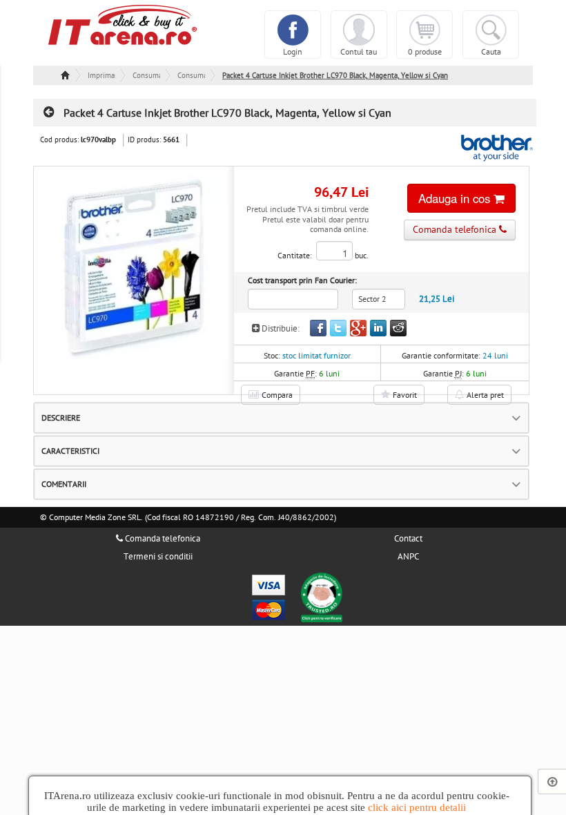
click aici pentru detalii (417, 807)
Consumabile (146, 75)
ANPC (408, 556)
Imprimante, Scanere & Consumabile (101, 75)
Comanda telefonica (161, 538)
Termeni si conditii (158, 556)
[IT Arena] (123, 24)
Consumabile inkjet (191, 75)
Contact (408, 538)
